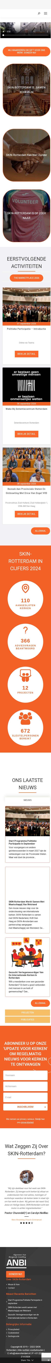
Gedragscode (13, 1336)
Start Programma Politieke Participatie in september (23, 842)
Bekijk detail (27, 354)
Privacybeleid (13, 1329)
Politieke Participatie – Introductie (26, 329)
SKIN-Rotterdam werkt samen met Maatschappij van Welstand (26, 903)
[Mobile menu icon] (45, 13)
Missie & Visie (14, 1284)
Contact (11, 1288)
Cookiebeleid (13, 1332)
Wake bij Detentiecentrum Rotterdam (26, 409)
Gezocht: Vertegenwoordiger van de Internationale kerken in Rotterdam (26, 975)
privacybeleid (27, 1122)
